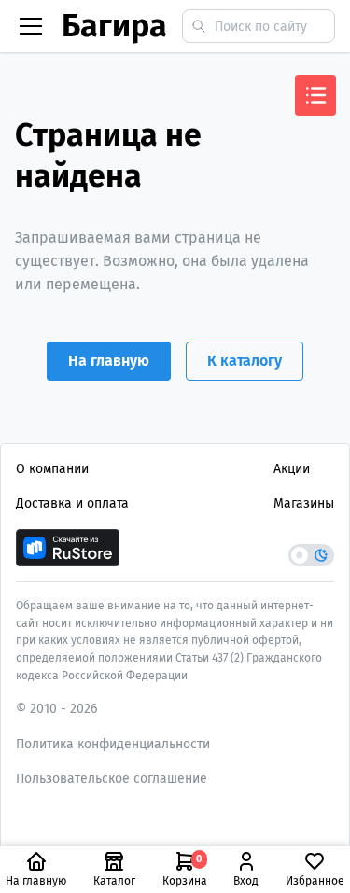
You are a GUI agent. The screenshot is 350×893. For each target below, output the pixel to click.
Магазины (303, 503)
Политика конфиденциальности (113, 744)
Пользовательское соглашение (111, 779)
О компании (52, 469)
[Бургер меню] (31, 26)
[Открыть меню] (315, 95)
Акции (291, 469)
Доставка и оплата (72, 503)
